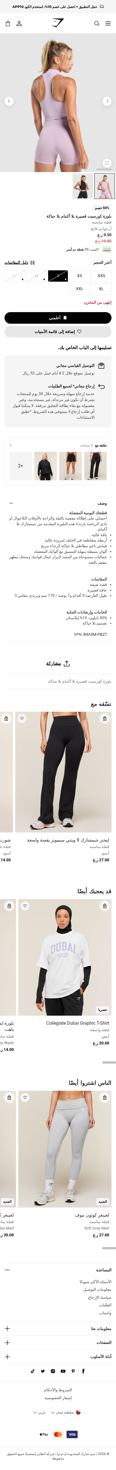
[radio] (104, 186)
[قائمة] (108, 23)
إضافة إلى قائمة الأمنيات (55, 331)
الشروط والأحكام (58, 1390)
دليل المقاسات (16, 262)
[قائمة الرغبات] (21, 718)
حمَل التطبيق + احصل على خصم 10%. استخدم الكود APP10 (54, 4)
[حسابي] (19, 23)
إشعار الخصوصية (58, 1397)
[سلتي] (8, 23)
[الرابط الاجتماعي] (83, 1371)
